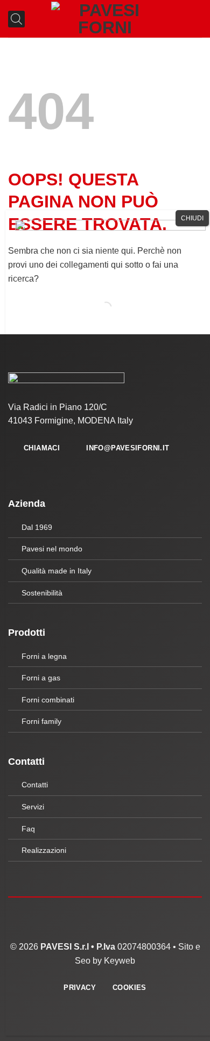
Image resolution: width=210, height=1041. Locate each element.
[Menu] (195, 18)
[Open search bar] (12, 19)
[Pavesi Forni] (105, 19)
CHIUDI (192, 218)
